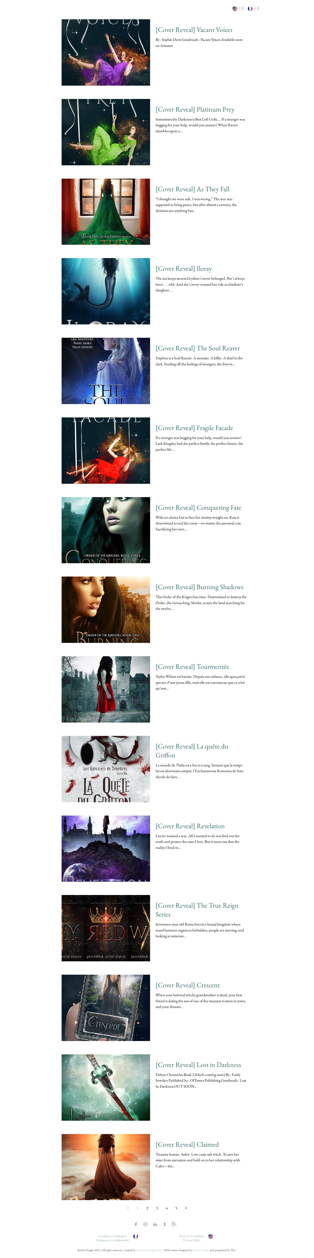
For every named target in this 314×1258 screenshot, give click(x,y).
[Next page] (186, 1208)
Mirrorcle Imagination (148, 1250)
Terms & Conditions (192, 1236)
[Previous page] (128, 1208)
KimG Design (201, 1250)
